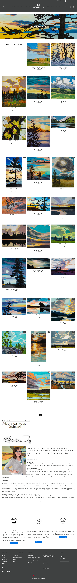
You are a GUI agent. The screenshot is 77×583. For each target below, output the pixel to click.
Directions (45, 561)
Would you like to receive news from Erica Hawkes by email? (16, 420)
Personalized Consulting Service (34, 560)
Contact (57, 6)
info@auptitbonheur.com (64, 560)
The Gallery (50, 6)
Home (3, 555)
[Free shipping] (63, 520)
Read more (14, 543)
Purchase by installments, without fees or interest (34, 558)
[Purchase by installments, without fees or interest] (14, 520)
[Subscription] (38, 425)
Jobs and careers (46, 568)
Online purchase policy (17, 557)
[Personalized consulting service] (38, 520)
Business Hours (45, 563)
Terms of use (15, 555)
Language (64, 6)
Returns (14, 559)
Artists (14, 6)
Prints (28, 6)
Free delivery (30, 555)
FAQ (14, 561)
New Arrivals (21, 6)
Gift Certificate (31, 562)
